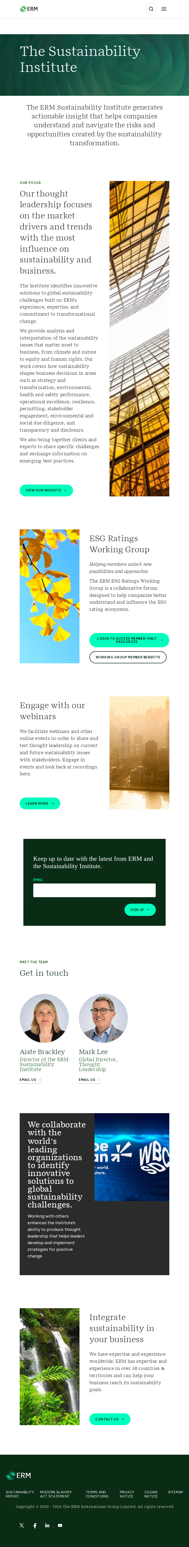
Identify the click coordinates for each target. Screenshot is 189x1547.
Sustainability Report (20, 1494)
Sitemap (175, 1492)
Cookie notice (151, 1494)
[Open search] (151, 8)
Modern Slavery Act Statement (56, 1494)
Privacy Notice (127, 1494)
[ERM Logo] (28, 8)
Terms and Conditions (97, 1494)
